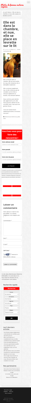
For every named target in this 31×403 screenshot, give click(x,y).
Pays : (11, 305)
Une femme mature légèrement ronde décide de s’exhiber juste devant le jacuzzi (12, 334)
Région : (11, 310)
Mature (9, 12)
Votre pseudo (6, 149)
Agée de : (11, 301)
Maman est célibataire (11, 377)
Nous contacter (8, 393)
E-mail (5, 244)
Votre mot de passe (8, 157)
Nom (4, 238)
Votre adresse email (8, 142)
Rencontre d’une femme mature (12, 369)
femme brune (8, 116)
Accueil (5, 12)
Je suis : (11, 292)
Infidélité (6, 391)
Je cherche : (11, 296)
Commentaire (7, 220)
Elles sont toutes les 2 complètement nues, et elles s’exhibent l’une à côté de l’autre (12, 339)
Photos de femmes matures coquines (12, 5)
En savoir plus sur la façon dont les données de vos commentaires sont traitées (10, 277)
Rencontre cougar (8, 389)
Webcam (11, 391)
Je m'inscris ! (11, 166)
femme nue (14, 116)
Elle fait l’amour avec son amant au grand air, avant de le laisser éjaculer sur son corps (12, 352)
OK (12, 318)
